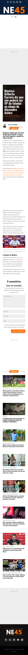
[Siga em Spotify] (20, 2)
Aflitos (21, 259)
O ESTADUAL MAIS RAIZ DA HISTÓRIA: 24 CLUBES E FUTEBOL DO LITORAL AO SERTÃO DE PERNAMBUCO (13, 420)
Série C (13, 116)
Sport (9, 494)
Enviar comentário (18, 331)
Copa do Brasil (11, 389)
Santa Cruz (10, 467)
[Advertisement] (14, 33)
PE (10, 116)
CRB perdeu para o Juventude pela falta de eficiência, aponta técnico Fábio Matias (13, 550)
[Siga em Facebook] (8, 2)
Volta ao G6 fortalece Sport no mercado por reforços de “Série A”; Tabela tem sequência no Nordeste (13, 497)
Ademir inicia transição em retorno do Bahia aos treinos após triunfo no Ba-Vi (13, 445)
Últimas (18, 116)
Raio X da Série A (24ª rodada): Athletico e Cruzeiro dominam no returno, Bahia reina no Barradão (14, 576)
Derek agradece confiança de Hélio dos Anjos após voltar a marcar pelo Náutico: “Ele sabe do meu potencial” (14, 523)
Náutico (6, 116)
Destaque (17, 389)
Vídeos (16, 494)
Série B (4, 494)
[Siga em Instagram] (14, 2)
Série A (4, 443)
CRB (4, 546)
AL (5, 546)
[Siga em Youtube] (17, 2)
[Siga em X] (11, 2)
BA (7, 389)
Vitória (21, 389)
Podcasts (5, 416)
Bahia (9, 443)
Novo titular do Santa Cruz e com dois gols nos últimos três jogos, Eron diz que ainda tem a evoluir (14, 471)
